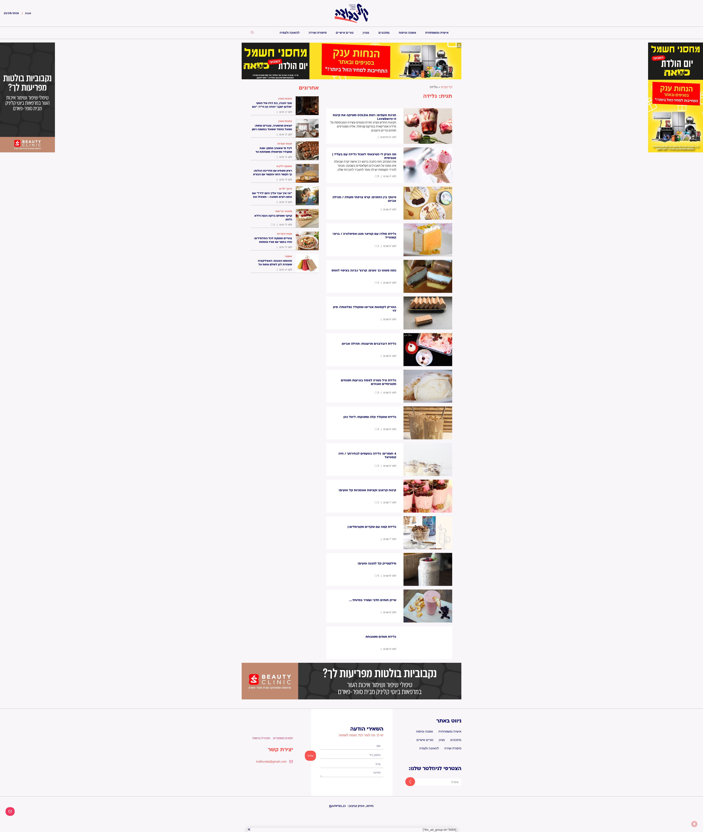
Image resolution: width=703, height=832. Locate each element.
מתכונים (384, 32)
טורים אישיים (345, 32)
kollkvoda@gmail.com (271, 761)
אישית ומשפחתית (437, 32)
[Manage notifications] (694, 824)
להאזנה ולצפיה (290, 32)
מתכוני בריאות (283, 211)
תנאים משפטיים (283, 738)
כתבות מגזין (285, 98)
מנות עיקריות (284, 233)
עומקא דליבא (284, 166)
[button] (249, 829)
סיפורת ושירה (318, 32)
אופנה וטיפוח (407, 32)
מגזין (366, 32)
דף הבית (446, 87)
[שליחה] (407, 782)
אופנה (288, 256)
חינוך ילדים (285, 188)
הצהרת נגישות (261, 738)
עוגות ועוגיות (284, 143)
